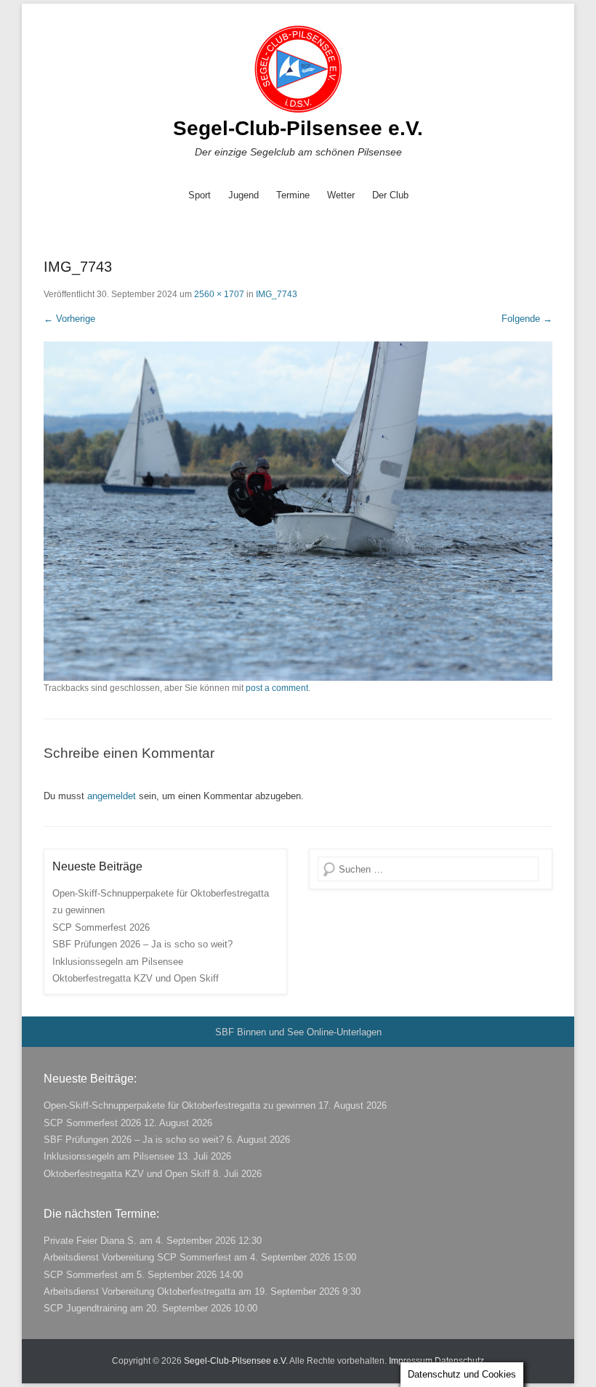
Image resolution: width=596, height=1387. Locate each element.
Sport (199, 195)
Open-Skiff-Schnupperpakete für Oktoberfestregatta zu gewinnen (179, 1105)
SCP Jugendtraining (85, 1308)
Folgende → (527, 318)
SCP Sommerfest (81, 1274)
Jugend (243, 195)
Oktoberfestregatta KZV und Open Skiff (135, 978)
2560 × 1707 (219, 294)
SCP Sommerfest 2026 (101, 927)
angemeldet (111, 795)
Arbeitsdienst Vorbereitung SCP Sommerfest (137, 1257)
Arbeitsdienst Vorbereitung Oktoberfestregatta (139, 1291)
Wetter (341, 195)
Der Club (390, 195)
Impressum (410, 1361)
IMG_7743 (276, 294)
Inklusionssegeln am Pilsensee (117, 961)
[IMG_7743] (298, 511)
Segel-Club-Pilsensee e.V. (298, 128)
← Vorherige (69, 318)
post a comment (277, 688)
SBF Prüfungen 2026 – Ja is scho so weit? (142, 944)
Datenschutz (459, 1361)
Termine (293, 195)
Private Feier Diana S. (90, 1240)
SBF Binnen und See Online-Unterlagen (298, 1032)
